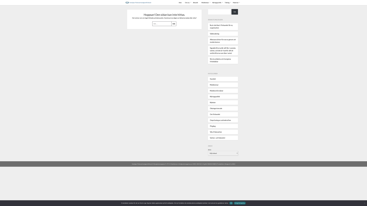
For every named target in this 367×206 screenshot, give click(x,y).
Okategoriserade (216, 108)
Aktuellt (195, 2)
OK (231, 203)
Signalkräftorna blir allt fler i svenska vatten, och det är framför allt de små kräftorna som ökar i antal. (223, 50)
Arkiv (209, 150)
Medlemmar (205, 2)
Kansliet (213, 79)
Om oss (187, 2)
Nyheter (213, 102)
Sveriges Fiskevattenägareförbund (140, 2)
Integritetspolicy (240, 203)
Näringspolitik (216, 2)
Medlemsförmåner (216, 91)
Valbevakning (214, 34)
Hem (180, 2)
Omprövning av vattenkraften (220, 120)
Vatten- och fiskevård (217, 138)
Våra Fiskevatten (216, 132)
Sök (235, 12)
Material (235, 2)
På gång (213, 126)
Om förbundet (215, 114)
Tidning (227, 2)
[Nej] (365, 203)
